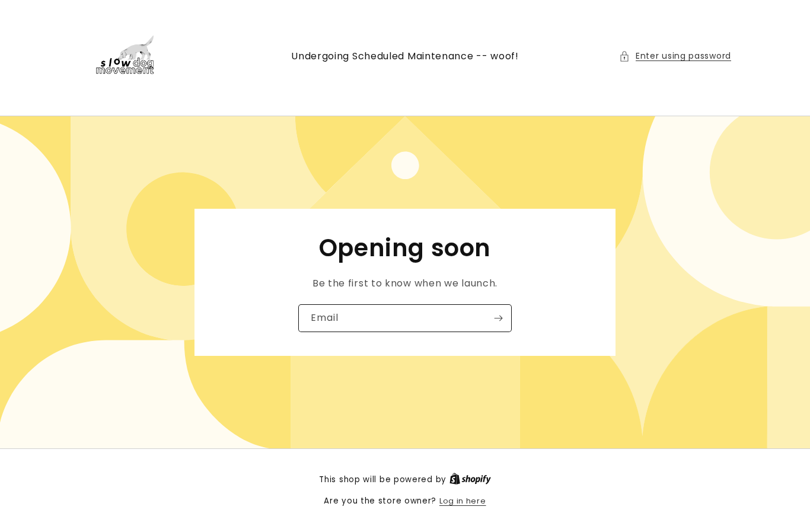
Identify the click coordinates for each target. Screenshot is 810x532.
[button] (675, 56)
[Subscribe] (498, 318)
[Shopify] (470, 479)
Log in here (462, 500)
